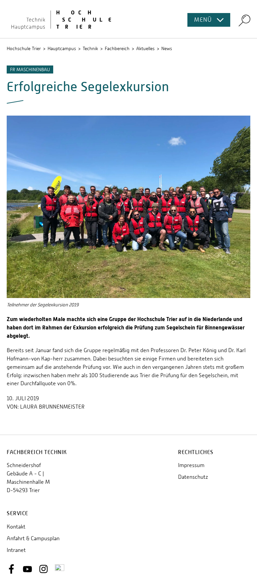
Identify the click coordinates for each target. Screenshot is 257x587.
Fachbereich (117, 48)
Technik (90, 48)
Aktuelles (145, 48)
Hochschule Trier (24, 48)
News (166, 48)
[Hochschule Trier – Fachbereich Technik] (128, 19)
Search (244, 20)
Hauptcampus (62, 48)
